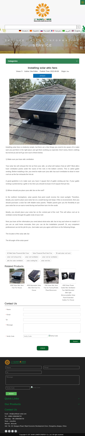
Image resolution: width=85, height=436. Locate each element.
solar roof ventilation (31, 257)
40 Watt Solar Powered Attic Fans (18, 253)
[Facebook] (6, 431)
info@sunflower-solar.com (17, 414)
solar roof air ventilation (49, 257)
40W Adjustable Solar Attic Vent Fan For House (34, 287)
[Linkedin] (12, 431)
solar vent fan (45, 260)
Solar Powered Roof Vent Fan (42, 253)
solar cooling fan (32, 260)
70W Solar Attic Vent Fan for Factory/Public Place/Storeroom (51, 287)
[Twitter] (15, 431)
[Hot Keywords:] (78, 27)
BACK (43, 348)
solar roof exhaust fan (14, 257)
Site (68, 71)
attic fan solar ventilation (15, 260)
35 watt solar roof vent (63, 253)
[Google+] (9, 431)
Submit (75, 341)
